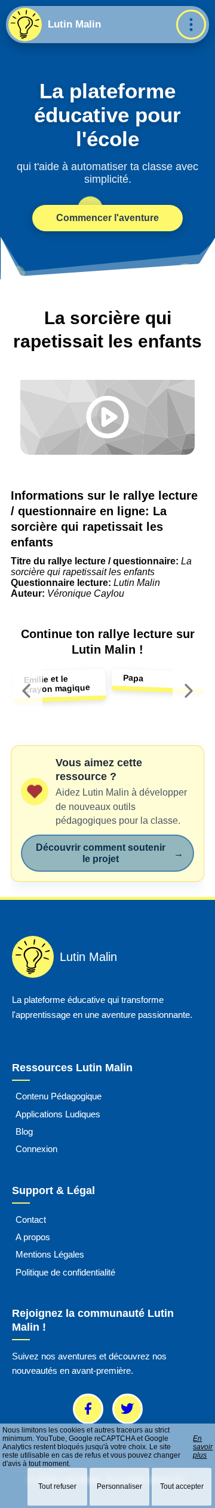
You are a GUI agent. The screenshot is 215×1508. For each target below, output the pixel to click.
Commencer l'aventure (107, 218)
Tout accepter (182, 1486)
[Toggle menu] (191, 25)
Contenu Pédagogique (59, 1097)
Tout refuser (57, 1486)
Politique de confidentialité (65, 1272)
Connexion (36, 1149)
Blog (24, 1132)
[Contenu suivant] (188, 690)
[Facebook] (88, 1409)
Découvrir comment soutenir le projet (110, 853)
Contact (31, 1219)
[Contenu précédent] (26, 690)
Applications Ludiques (58, 1114)
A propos (33, 1237)
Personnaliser (119, 1486)
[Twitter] (127, 1409)
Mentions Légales (50, 1255)
